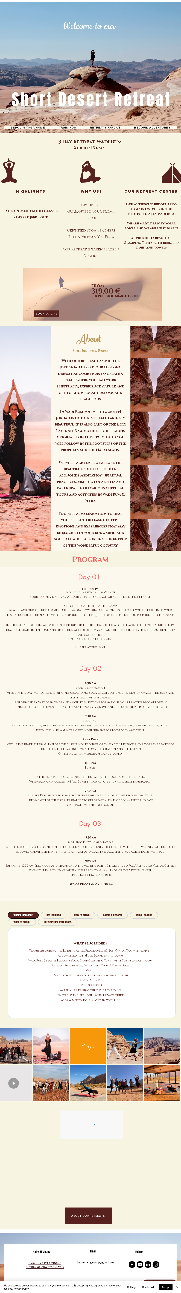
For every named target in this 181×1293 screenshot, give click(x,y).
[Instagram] (156, 1264)
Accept (166, 1287)
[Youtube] (140, 1264)
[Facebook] (132, 1264)
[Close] (177, 1287)
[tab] (23, 915)
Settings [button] (131, 1287)
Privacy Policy (21, 1288)
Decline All (148, 1287)
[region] (93, 296)
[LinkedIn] (148, 1264)
